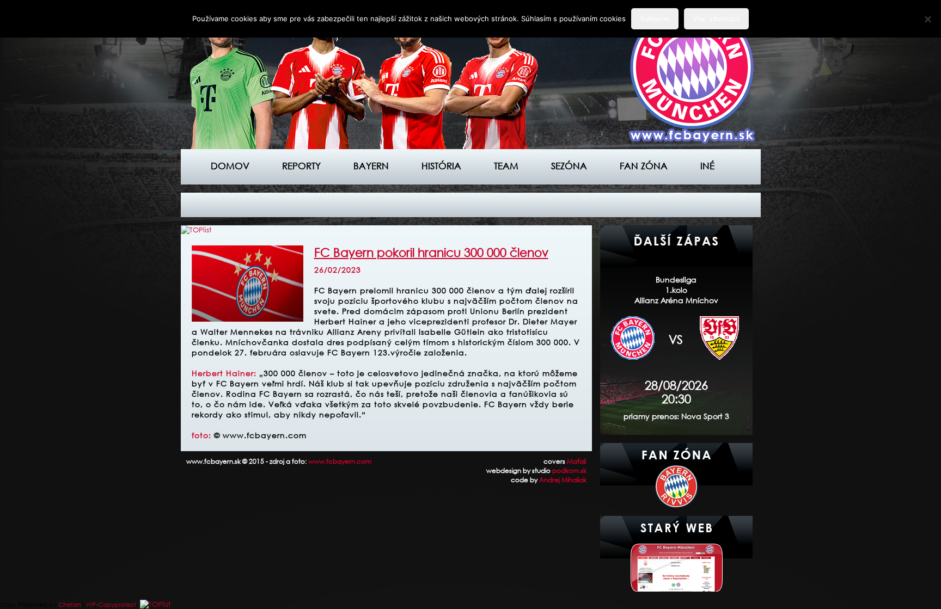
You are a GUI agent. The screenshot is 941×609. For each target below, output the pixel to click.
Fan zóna (644, 165)
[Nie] (927, 19)
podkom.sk (569, 470)
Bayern (371, 165)
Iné (707, 165)
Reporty (301, 165)
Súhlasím (655, 19)
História (441, 165)
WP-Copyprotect (111, 604)
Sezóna (569, 165)
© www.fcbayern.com (260, 435)
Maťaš (576, 461)
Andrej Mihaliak (562, 479)
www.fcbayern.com (339, 461)
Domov (230, 165)
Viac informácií (716, 19)
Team (506, 165)
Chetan (69, 604)
